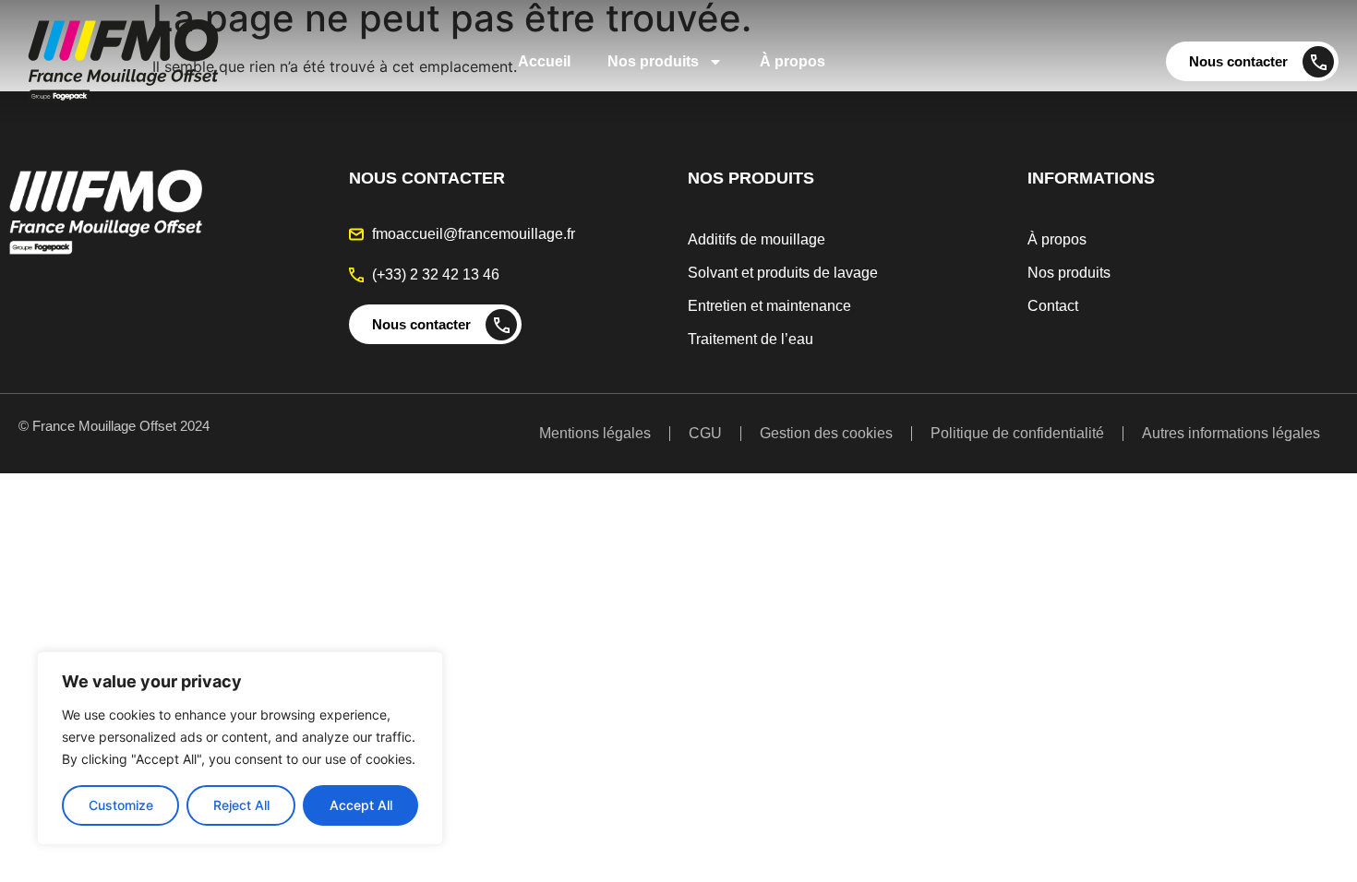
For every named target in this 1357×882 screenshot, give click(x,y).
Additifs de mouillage (756, 239)
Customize (121, 805)
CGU (705, 433)
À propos (792, 61)
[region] (240, 748)
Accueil (544, 61)
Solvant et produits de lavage (783, 272)
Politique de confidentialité (1017, 433)
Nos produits (653, 61)
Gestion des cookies (826, 433)
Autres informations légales (1231, 433)
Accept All (361, 805)
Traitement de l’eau (750, 339)
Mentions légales (595, 433)
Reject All (241, 805)
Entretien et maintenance (769, 306)
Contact (1052, 306)
